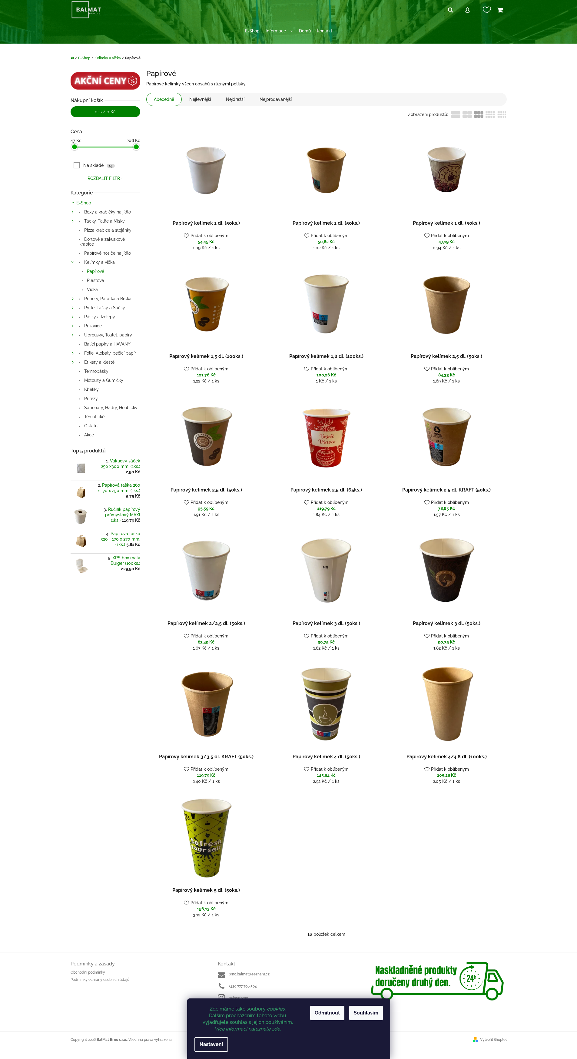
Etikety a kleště (98, 362)
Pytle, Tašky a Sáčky (104, 307)
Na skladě (97, 165)
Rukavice (92, 325)
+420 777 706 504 (243, 986)
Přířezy (90, 398)
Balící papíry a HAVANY (107, 344)
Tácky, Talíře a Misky (104, 221)
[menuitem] (252, 31)
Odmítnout (327, 1013)
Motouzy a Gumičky (103, 380)
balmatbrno (238, 998)
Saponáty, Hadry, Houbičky (110, 407)
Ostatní (90, 425)
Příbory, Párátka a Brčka (107, 298)
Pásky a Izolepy (99, 316)
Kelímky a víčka (99, 262)
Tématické (93, 416)
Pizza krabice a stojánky (107, 230)
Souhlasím (366, 1013)
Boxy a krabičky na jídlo (107, 212)
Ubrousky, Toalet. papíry (107, 335)
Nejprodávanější (276, 99)
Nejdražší (235, 99)
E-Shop (83, 202)
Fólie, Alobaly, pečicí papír (109, 353)
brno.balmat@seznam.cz (249, 974)
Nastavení (211, 1044)
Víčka (92, 289)
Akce (88, 434)
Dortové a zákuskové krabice (102, 242)
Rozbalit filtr (104, 178)
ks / (105, 111)
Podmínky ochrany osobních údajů (100, 980)
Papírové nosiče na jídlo (107, 253)
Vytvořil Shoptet (493, 1039)
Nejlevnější (200, 99)
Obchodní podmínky (88, 972)
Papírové (95, 271)
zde (276, 1029)
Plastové (95, 280)
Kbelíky (91, 389)
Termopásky (95, 371)
